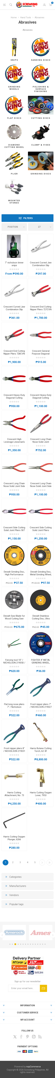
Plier (14, 174)
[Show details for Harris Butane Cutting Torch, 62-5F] (40, 732)
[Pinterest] (27, 1036)
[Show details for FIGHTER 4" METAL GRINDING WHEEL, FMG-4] (40, 643)
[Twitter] (15, 1036)
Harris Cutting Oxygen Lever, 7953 (41, 794)
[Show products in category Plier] (14, 161)
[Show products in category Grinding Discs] (40, 161)
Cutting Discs (40, 118)
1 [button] (9, 944)
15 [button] (45, 944)
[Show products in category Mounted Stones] (14, 187)
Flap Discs (14, 118)
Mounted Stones (14, 201)
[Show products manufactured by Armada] (40, 932)
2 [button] (12, 944)
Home (14, 17)
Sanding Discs (40, 60)
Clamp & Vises (40, 145)
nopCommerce (33, 1066)
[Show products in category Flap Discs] (14, 105)
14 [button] (42, 944)
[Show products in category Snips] (14, 47)
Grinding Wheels (14, 88)
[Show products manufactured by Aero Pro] (14, 932)
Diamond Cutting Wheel (14, 146)
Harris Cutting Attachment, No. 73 (14, 794)
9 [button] (30, 944)
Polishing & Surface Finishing (41, 89)
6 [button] (23, 944)
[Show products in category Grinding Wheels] (14, 73)
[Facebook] (21, 1036)
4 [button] (18, 944)
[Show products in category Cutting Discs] (40, 105)
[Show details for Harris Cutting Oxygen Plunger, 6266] (14, 820)
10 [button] (32, 944)
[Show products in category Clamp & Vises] (40, 132)
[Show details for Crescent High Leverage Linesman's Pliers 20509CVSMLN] (14, 423)
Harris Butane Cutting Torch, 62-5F (40, 749)
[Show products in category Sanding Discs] (40, 47)
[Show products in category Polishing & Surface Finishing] (40, 73)
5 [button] (20, 944)
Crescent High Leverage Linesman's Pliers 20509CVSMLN (14, 442)
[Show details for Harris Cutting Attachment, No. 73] (14, 776)
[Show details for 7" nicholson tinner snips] (14, 246)
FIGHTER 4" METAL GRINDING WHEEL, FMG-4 (40, 663)
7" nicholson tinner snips (14, 264)
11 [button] (35, 944)
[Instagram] (33, 1036)
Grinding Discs (41, 174)
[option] (14, 932)
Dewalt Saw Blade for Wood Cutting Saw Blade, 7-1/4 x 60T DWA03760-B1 (14, 620)
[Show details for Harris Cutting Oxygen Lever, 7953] (40, 776)
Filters (28, 218)
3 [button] (14, 944)
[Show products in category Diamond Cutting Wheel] (14, 132)
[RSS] (40, 1036)
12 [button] (37, 944)
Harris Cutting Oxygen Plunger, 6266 (14, 838)
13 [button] (40, 944)
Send (43, 988)
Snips (14, 60)
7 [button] (25, 944)
